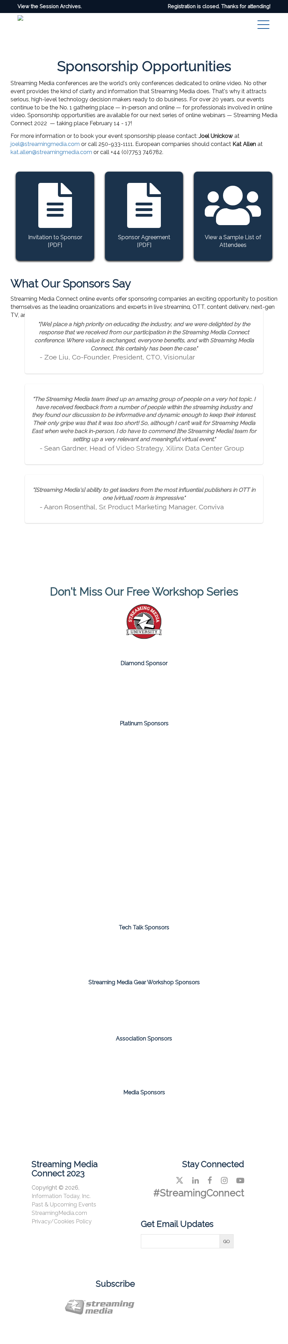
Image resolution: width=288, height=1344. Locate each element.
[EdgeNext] (226, 763)
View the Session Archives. (50, 6)
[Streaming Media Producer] (171, 1114)
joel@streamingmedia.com (45, 144)
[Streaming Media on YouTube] (240, 1180)
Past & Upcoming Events (64, 1204)
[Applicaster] (62, 763)
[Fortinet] (62, 823)
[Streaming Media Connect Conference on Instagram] (224, 1180)
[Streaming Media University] (144, 637)
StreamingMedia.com (59, 1213)
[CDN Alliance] (117, 1059)
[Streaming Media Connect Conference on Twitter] (179, 1180)
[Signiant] (144, 691)
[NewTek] (144, 1008)
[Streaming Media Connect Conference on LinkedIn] (195, 1180)
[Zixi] (185, 884)
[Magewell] (62, 1008)
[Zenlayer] (103, 884)
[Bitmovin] (144, 763)
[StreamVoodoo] (226, 952)
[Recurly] (144, 952)
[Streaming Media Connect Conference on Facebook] (210, 1180)
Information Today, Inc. (61, 1196)
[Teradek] (226, 1008)
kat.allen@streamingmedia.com (51, 152)
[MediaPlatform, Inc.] (144, 823)
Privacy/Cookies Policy (62, 1221)
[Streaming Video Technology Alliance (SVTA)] (171, 1059)
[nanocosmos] (226, 823)
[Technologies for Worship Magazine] (225, 1114)
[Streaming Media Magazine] (63, 1114)
